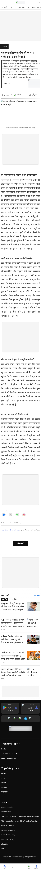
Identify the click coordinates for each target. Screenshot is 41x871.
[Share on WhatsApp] (17, 514)
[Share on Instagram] (24, 514)
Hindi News (4, 530)
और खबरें (20, 543)
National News (14, 530)
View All (37, 595)
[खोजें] (39, 2)
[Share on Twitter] (10, 514)
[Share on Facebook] (3, 514)
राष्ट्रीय (5, 46)
